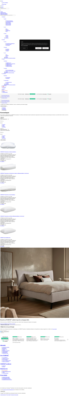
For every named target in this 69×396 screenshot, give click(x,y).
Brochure (3, 366)
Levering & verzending (5, 347)
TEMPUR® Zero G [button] (9, 64)
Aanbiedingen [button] (4, 85)
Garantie (3, 349)
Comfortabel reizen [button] (9, 82)
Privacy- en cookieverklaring (24, 45)
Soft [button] (6, 54)
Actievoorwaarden (5, 351)
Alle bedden (6, 71)
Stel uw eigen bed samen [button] (9, 70)
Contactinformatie (5, 92)
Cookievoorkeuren (3, 394)
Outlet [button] (3, 86)
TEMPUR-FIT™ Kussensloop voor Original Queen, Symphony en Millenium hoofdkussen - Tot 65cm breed (14, 173)
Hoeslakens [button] (7, 78)
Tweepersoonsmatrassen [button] (9, 21)
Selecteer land (3, 391)
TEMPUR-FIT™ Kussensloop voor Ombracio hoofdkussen (8, 151)
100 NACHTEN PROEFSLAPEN (5, 95)
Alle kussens (6, 57)
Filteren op (2, 117)
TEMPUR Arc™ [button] (8, 62)
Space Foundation (5, 359)
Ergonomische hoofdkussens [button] (10, 43)
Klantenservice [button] (4, 368)
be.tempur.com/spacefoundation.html (8, 389)
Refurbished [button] (4, 87)
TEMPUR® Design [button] (9, 66)
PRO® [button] (7, 35)
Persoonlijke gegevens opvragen (7, 379)
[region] (35, 45)
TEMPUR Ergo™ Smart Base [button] (10, 63)
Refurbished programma (5, 350)
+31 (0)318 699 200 (5, 373)
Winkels (3, 91)
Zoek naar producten (3, 15)
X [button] (0, 10)
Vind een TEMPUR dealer (6, 360)
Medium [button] (7, 29)
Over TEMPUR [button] (4, 355)
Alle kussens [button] (8, 45)
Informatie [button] (3, 345)
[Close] (3, 132)
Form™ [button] (7, 36)
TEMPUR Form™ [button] (9, 65)
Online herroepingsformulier (6, 371)
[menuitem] (37, 20)
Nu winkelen (2, 161)
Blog (3, 89)
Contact (3, 372)
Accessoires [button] (4, 73)
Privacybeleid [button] (3, 375)
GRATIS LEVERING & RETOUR (5, 96)
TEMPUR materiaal (5, 358)
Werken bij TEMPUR (5, 361)
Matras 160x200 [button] (8, 24)
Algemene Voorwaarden (5, 377)
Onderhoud (4, 365)
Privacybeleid (8, 394)
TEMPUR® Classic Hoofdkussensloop (5, 237)
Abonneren (2, 332)
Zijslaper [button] (7, 50)
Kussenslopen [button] (8, 77)
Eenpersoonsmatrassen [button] (9, 20)
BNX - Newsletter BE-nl (5, 331)
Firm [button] (6, 31)
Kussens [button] (3, 39)
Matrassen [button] (3, 16)
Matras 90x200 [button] (8, 22)
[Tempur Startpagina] (1, 5)
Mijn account (4, 4)
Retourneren (4, 348)
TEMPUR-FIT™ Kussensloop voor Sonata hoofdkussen (7, 194)
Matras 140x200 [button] (8, 23)
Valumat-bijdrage (4, 352)
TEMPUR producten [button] (5, 363)
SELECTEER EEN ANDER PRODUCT (15, 324)
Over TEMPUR (5, 357)
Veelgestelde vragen (5, 353)
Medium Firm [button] (8, 30)
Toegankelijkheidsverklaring (6, 378)
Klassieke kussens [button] (8, 44)
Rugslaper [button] (7, 49)
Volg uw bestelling (5, 2)
